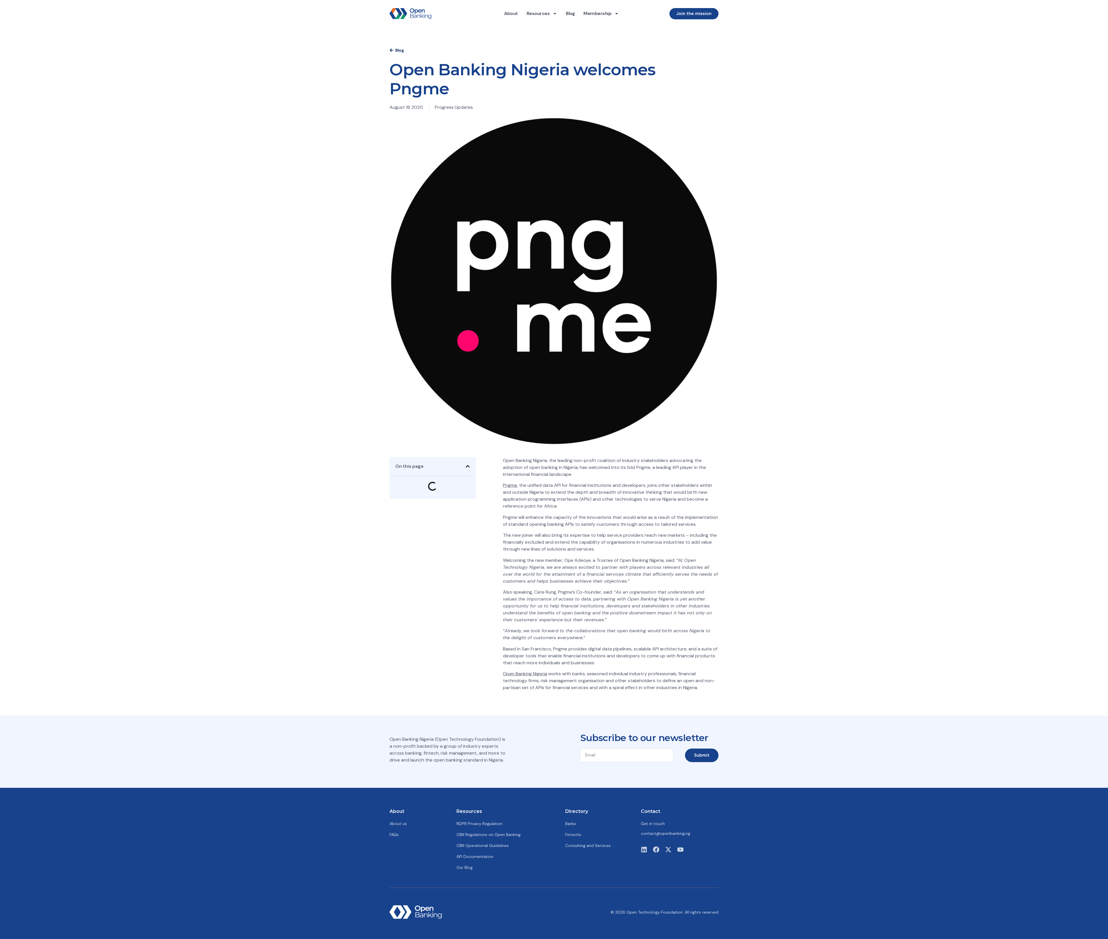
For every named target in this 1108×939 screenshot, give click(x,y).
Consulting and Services (588, 845)
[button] (467, 466)
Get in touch (653, 823)
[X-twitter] (668, 849)
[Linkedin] (644, 849)
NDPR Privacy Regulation (479, 823)
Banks (570, 823)
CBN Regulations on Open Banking (488, 834)
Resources (538, 13)
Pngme (510, 485)
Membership (597, 13)
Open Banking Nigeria (525, 674)
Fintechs (573, 834)
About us (398, 823)
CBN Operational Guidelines (482, 845)
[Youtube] (680, 849)
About (511, 13)
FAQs (394, 834)
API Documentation (474, 856)
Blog (570, 13)
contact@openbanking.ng (665, 833)
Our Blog (464, 867)
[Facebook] (656, 849)
